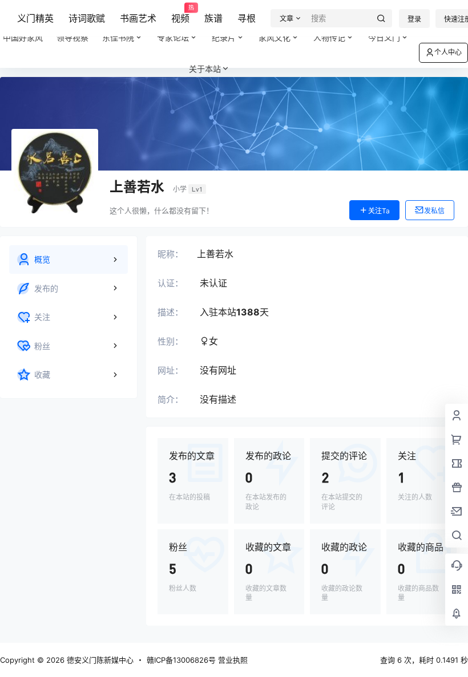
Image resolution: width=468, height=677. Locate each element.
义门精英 (35, 18)
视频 (180, 14)
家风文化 (275, 37)
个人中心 (448, 52)
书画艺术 (138, 18)
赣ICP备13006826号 (181, 659)
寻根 (246, 18)
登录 (414, 19)
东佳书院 (118, 37)
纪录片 (230, 32)
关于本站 (205, 69)
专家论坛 (173, 37)
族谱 (213, 18)
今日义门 (384, 37)
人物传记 (329, 37)
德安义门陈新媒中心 (99, 659)
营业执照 (233, 659)
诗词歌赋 (86, 18)
